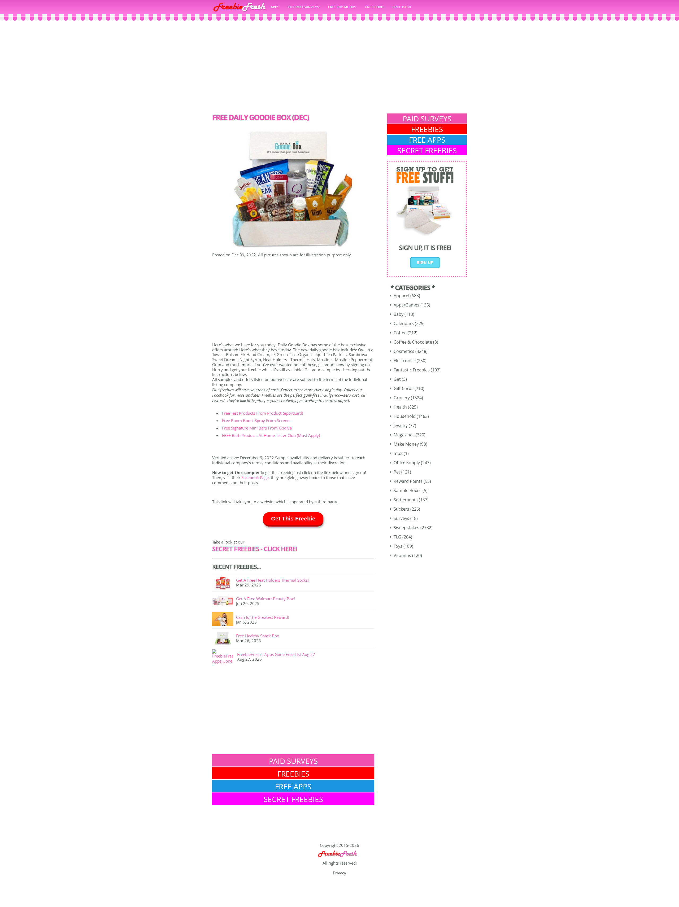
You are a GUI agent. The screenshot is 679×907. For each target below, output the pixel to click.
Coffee (400, 333)
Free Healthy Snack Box (257, 635)
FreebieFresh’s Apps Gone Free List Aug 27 (276, 654)
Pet (397, 472)
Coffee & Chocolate (413, 342)
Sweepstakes (406, 528)
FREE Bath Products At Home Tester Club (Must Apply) (271, 435)
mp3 (398, 453)
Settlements (406, 500)
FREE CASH (402, 7)
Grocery (402, 398)
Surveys (401, 518)
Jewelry (401, 425)
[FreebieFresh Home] (339, 858)
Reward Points (408, 481)
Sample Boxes (407, 490)
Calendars (404, 323)
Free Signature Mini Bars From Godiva (257, 428)
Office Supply (407, 463)
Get (397, 379)
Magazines (404, 435)
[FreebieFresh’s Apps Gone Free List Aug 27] (224, 657)
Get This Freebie (293, 518)
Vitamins (402, 555)
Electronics (405, 360)
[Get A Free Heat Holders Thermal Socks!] (224, 583)
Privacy (339, 872)
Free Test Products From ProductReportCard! (262, 413)
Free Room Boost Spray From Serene (255, 420)
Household (405, 416)
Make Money (406, 444)
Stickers (401, 509)
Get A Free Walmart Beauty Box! (265, 598)
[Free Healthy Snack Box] (224, 639)
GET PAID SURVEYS (303, 7)
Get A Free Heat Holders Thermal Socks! (272, 580)
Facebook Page (255, 477)
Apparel (401, 296)
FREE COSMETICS (342, 7)
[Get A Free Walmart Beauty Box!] (224, 601)
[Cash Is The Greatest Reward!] (224, 620)
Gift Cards (404, 388)
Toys (398, 546)
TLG (397, 537)
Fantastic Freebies (412, 370)
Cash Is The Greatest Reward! (262, 617)
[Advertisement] (339, 68)
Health (400, 407)
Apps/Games (406, 305)
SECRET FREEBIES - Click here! (254, 548)
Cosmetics (404, 351)
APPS (275, 7)
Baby (398, 314)
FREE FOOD (374, 7)
